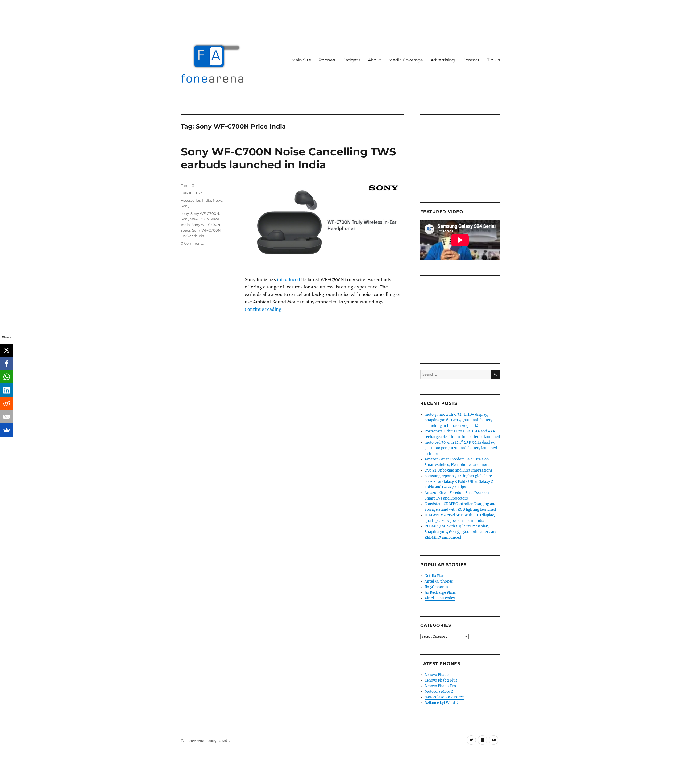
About (374, 60)
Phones (327, 60)
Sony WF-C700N (204, 213)
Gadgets (351, 60)
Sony (185, 206)
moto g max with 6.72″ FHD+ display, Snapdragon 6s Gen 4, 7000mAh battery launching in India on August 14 (458, 420)
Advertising (442, 60)
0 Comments (192, 243)
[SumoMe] (6, 430)
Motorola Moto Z (439, 691)
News (217, 200)
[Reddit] (6, 403)
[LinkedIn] (6, 390)
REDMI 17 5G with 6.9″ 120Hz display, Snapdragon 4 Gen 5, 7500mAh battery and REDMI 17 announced (461, 532)
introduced (288, 279)
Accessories (191, 200)
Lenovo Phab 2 (437, 675)
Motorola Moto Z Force (444, 697)
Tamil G (187, 185)
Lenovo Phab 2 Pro (440, 686)
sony (185, 213)
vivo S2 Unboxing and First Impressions (459, 470)
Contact (471, 60)
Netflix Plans (435, 576)
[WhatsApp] (6, 377)
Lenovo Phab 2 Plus (441, 680)
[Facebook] (6, 363)
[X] (6, 350)
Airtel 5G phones (439, 581)
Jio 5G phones (436, 587)
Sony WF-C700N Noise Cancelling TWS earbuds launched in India (288, 158)
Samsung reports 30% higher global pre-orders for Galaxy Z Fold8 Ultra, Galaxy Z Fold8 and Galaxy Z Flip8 (459, 481)
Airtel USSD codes (440, 598)
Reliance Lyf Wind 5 (441, 702)
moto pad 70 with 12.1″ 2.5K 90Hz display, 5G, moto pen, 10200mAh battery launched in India (461, 448)
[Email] (6, 416)
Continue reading (263, 309)
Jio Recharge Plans (440, 592)
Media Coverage (406, 60)
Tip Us (493, 60)
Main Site (301, 60)
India (206, 200)
